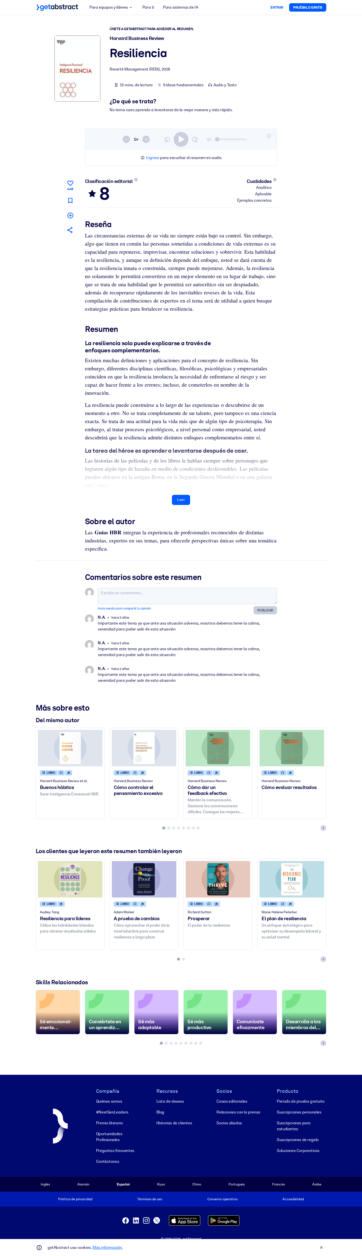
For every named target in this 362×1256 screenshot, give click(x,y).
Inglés (45, 1184)
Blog (160, 1112)
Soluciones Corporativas (298, 1150)
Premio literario (109, 1123)
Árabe (316, 1184)
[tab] (163, 827)
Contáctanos (107, 1161)
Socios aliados (229, 1123)
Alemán (83, 1184)
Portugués (237, 1184)
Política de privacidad (75, 1199)
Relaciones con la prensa (238, 1112)
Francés (278, 1184)
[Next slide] (323, 828)
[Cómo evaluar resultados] (292, 748)
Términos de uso (149, 1199)
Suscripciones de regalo (298, 1139)
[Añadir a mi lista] (70, 215)
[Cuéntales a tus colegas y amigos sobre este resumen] (70, 230)
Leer (181, 499)
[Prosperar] (218, 879)
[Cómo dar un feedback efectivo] (218, 748)
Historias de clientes (174, 1123)
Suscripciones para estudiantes (294, 1126)
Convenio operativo (222, 1199)
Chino (196, 1184)
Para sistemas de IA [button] (180, 7)
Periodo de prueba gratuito (301, 1101)
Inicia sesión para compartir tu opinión (124, 608)
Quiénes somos (109, 1101)
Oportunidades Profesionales (109, 1136)
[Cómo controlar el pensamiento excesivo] (144, 748)
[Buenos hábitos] (70, 748)
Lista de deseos (170, 1101)
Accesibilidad (293, 1199)
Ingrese (152, 157)
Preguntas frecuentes (115, 1150)
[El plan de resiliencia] (292, 879)
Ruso (161, 1184)
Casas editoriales (231, 1101)
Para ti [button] (148, 7)
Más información (107, 1247)
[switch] (181, 139)
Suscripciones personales (299, 1112)
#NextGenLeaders (112, 1112)
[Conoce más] (135, 180)
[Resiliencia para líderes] (70, 879)
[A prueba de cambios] (144, 879)
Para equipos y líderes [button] (108, 7)
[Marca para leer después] (70, 200)
